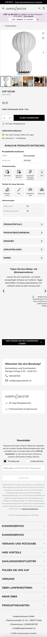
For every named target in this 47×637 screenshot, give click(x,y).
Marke (7, 257)
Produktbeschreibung (16, 232)
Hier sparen (28, 16)
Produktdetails (13, 224)
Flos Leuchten (29, 155)
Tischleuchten (10, 26)
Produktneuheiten (15, 605)
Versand (8, 579)
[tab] (23, 526)
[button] (6, 81)
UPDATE (22, 19)
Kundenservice (13, 526)
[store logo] (17, 8)
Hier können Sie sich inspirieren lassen (22, 342)
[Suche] (39, 8)
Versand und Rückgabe (19, 543)
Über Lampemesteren (17, 587)
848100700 (14, 376)
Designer (9, 241)
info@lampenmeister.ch (20, 380)
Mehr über (9, 596)
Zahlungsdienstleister (19, 561)
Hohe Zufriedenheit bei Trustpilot (28, 2)
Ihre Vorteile (11, 552)
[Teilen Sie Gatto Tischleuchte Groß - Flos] (43, 38)
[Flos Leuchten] (15, 103)
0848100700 (31, 624)
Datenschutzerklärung (30, 509)
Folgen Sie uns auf (15, 570)
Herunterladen (13, 249)
